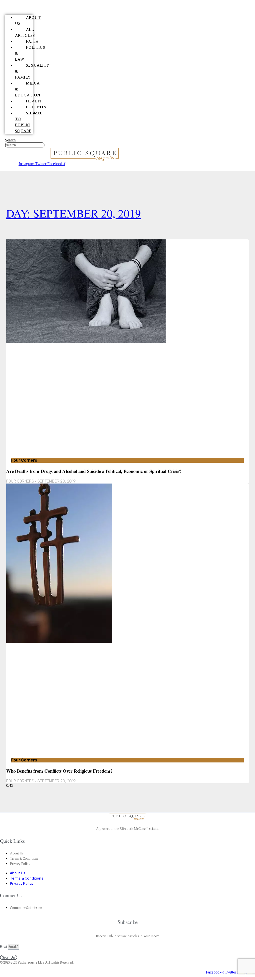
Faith (32, 41)
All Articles (25, 33)
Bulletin (36, 107)
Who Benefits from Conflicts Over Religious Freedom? (59, 770)
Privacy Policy (20, 863)
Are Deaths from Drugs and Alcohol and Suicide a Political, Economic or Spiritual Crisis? (93, 471)
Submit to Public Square (28, 122)
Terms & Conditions (24, 858)
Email (4, 946)
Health (34, 101)
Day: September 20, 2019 (73, 213)
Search (10, 140)
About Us (28, 21)
